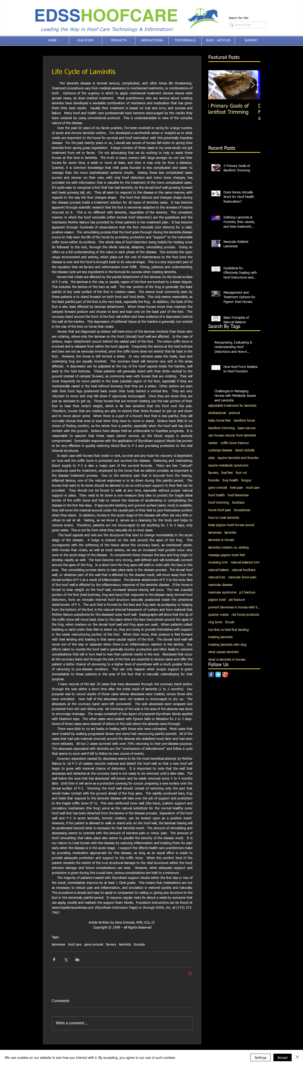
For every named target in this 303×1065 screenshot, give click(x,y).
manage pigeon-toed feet (226, 555)
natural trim (216, 577)
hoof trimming (218, 502)
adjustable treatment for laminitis (232, 405)
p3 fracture (247, 592)
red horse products (245, 614)
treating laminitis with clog (227, 644)
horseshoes (242, 510)
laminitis (125, 944)
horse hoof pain (219, 510)
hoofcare (238, 502)
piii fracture (237, 600)
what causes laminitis (223, 652)
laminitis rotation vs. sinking (228, 547)
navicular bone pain (242, 577)
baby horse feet (219, 420)
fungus (246, 480)
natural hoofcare (243, 570)
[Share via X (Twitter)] (65, 959)
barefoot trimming (221, 428)
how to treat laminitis (223, 517)
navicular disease (220, 585)
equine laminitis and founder (238, 458)
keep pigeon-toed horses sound (231, 525)
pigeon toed (217, 600)
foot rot (241, 473)
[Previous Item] (216, 84)
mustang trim (218, 562)
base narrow (246, 428)
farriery (111, 944)
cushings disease (220, 450)
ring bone (215, 622)
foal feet (227, 473)
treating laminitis (220, 637)
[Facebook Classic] (211, 674)
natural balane (218, 570)
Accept (282, 1057)
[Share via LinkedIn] (77, 959)
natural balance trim (245, 562)
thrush (230, 622)
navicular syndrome (222, 592)
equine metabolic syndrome (228, 465)
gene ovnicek (93, 944)
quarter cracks (218, 614)
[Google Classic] (225, 674)
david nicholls (244, 450)
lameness (58, 944)
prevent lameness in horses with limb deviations (234, 607)
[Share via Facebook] (54, 959)
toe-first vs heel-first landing (228, 630)
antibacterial (217, 413)
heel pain (236, 487)
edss (211, 458)
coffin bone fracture (235, 443)
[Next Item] (253, 84)
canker (213, 443)
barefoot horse (244, 420)
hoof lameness (238, 495)
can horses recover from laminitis (232, 435)
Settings (260, 1057)
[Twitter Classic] (218, 674)
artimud (234, 413)
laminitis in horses (221, 540)
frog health (230, 480)
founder (139, 944)
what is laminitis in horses (226, 659)
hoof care (74, 944)
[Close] (297, 1057)
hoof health (216, 495)
